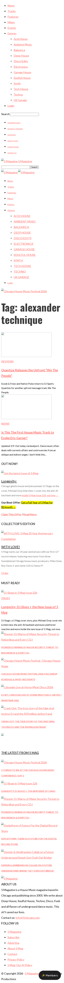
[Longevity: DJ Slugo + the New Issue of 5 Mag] (19, 592)
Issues (5, 598)
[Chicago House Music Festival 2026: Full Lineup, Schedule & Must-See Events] (32, 666)
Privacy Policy (15, 959)
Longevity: (9, 481)
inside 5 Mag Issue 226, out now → (40, 495)
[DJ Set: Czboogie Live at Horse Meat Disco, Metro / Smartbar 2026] (27, 687)
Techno (18, 94)
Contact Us (11, 153)
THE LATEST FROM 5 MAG (20, 753)
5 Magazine (14, 931)
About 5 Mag (12, 141)
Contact (12, 954)
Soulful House (22, 78)
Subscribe (13, 937)
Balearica (19, 50)
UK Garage (20, 100)
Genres (11, 33)
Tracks (11, 11)
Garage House (22, 72)
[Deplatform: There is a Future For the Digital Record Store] (32, 831)
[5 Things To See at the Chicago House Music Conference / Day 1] (24, 762)
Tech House (21, 89)
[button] (50, 975)
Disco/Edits (21, 61)
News (11, 5)
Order (5, 573)
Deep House (21, 55)
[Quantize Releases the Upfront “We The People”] (26, 356)
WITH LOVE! (10, 547)
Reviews (7, 361)
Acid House (21, 39)
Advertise (11, 135)
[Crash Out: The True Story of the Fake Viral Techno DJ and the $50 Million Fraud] (32, 713)
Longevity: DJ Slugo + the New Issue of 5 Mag (28, 791)
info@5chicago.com (28, 917)
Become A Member (15, 129)
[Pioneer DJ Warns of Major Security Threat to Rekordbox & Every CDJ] (32, 639)
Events (11, 28)
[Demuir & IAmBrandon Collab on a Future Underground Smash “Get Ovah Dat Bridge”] (32, 857)
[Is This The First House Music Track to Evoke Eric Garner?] (26, 418)
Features (12, 16)
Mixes (11, 22)
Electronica (21, 66)
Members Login (13, 123)
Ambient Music (23, 44)
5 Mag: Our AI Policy (19, 965)
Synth (17, 83)
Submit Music (13, 147)
